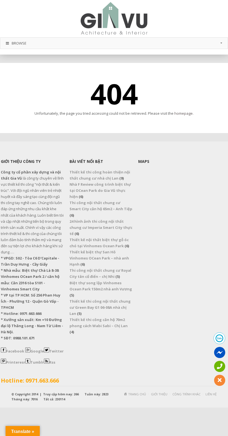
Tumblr (37, 362)
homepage (183, 113)
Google (37, 351)
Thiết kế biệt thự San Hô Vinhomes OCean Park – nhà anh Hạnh (99, 258)
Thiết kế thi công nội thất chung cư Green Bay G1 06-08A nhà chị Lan (100, 307)
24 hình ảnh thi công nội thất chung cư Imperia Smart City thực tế (101, 227)
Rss (52, 362)
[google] (28, 351)
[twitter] (46, 351)
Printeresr (15, 362)
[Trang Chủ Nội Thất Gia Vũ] (114, 18)
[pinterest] (3, 362)
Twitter (56, 351)
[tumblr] (28, 362)
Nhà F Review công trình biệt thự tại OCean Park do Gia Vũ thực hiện (100, 190)
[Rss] (46, 362)
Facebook (15, 351)
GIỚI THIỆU (159, 394)
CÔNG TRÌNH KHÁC (186, 394)
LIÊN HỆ (211, 394)
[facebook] (3, 351)
